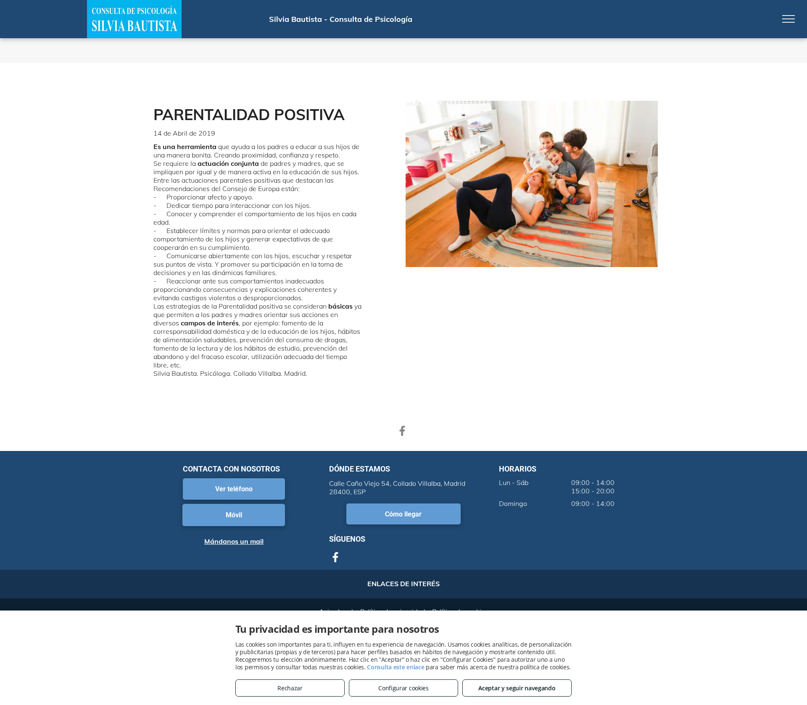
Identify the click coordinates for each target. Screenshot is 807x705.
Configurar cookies (403, 688)
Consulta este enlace (395, 667)
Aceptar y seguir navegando (516, 688)
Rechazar (290, 688)
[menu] (788, 19)
